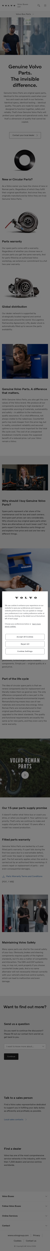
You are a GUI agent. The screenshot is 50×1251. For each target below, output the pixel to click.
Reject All (25, 644)
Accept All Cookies (25, 637)
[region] (25, 625)
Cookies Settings (25, 651)
